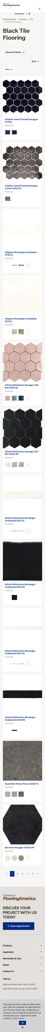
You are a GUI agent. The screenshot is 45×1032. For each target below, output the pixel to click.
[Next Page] (38, 874)
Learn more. (18, 1018)
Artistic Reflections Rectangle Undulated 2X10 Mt (20, 585)
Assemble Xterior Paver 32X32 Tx (21, 784)
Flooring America (9, 19)
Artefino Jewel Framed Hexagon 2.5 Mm (21, 120)
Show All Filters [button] (13, 52)
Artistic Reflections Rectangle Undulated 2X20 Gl (20, 652)
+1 (28, 265)
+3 (28, 398)
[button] (21, 14)
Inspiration (8, 952)
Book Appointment (20, 926)
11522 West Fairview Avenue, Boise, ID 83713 (20, 989)
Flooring (23, 19)
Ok (22, 1023)
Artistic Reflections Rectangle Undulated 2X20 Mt (20, 718)
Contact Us (8, 971)
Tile (31, 19)
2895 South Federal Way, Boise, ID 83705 (19, 984)
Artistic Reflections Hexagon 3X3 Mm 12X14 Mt (21, 452)
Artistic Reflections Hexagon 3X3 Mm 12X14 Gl (21, 386)
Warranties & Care (12, 958)
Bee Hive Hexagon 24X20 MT (19, 847)
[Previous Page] (7, 874)
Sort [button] (34, 61)
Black (7, 69)
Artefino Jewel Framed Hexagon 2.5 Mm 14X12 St (21, 187)
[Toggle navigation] (39, 8)
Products (7, 945)
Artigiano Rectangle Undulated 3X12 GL (21, 253)
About (6, 965)
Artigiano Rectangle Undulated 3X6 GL (21, 320)
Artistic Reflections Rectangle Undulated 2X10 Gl (20, 519)
